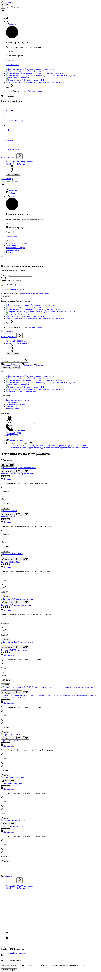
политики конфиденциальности (35, 294)
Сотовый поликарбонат (21, 445)
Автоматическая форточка (12, 783)
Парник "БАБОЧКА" (10, 741)
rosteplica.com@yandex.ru (18, 938)
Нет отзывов (8, 479)
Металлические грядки (15, 248)
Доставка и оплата (13, 909)
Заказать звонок (13, 174)
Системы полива (35, 91)
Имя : (3, 275)
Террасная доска (13, 252)
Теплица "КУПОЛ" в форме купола (16, 650)
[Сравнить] (18, 471)
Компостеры (22, 448)
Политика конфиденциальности (19, 923)
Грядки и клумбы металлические (44, 445)
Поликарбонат (12, 245)
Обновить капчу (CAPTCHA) (13, 289)
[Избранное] (25, 471)
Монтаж (9, 912)
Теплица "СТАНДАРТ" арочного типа (17, 474)
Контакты (15, 367)
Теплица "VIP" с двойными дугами (16, 605)
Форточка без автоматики (12, 826)
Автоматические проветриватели (60, 448)
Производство (12, 900)
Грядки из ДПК (12, 250)
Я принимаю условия (26, 294)
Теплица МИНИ (8, 517)
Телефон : (5, 278)
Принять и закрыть (9, 970)
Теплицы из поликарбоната (17, 243)
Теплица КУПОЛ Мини (11, 562)
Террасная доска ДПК (36, 448)
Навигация (6, 367)
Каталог (5, 4)
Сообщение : (6, 280)
